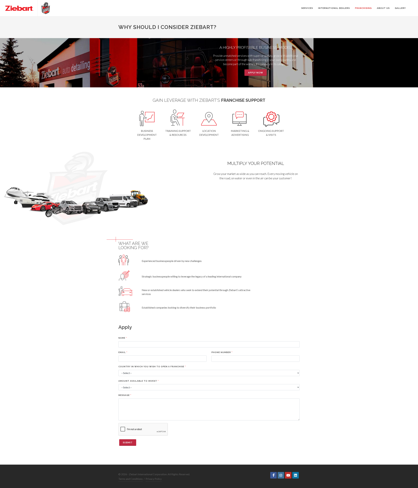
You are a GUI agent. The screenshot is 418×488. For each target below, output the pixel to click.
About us (383, 8)
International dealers (334, 8)
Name (121, 338)
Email (122, 352)
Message (124, 395)
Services (307, 8)
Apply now (255, 72)
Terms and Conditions (130, 478)
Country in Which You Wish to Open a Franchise (151, 366)
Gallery (400, 8)
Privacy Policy (154, 478)
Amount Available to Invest (137, 381)
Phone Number (221, 352)
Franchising (363, 8)
